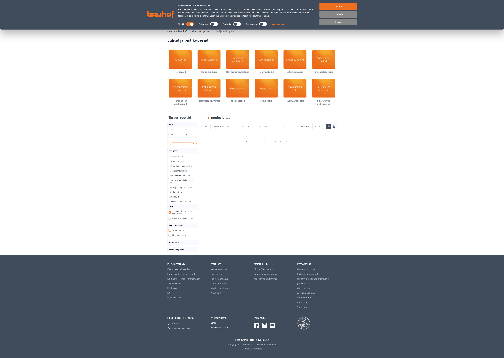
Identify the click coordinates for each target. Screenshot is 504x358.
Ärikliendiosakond (306, 292)
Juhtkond (301, 283)
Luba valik (338, 14)
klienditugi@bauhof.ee (180, 328)
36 (283, 126)
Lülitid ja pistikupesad (224, 31)
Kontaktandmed (305, 297)
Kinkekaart (216, 292)
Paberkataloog (220, 327)
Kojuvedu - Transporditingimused (184, 278)
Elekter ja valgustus (200, 31)
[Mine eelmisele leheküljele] (243, 126)
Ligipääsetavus (174, 297)
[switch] (214, 24)
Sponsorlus (303, 307)
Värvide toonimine (220, 288)
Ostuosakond (304, 288)
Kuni (186, 130)
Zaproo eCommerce (252, 348)
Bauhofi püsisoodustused (266, 274)
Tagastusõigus (174, 283)
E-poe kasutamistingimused (181, 274)
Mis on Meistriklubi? (264, 269)
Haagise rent (217, 274)
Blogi (214, 322)
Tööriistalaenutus (219, 278)
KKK (169, 292)
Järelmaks (172, 288)
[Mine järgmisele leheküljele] (288, 126)
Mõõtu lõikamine (219, 283)
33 (266, 126)
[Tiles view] (328, 126)
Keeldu (338, 22)
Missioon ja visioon (306, 269)
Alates (172, 130)
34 (272, 126)
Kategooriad (174, 151)
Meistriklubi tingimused (265, 278)
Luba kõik (338, 6)
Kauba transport (219, 269)
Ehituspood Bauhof (177, 31)
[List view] (334, 126)
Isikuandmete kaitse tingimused (313, 278)
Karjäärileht (303, 302)
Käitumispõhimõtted (307, 274)
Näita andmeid (278, 24)
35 (277, 126)
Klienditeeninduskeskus (179, 269)
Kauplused (220, 318)
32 (260, 126)
